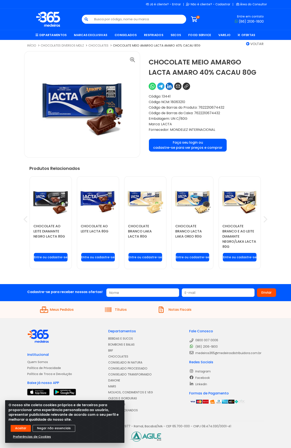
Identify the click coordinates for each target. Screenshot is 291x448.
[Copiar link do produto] (186, 86)
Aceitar (20, 428)
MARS (112, 386)
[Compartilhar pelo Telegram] (160, 86)
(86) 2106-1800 (251, 21)
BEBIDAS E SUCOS (120, 338)
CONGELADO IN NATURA (125, 362)
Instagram (202, 371)
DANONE (114, 380)
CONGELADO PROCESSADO (127, 368)
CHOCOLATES (118, 356)
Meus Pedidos (62, 309)
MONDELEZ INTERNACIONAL (192, 129)
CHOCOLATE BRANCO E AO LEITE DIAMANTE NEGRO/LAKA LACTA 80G (239, 236)
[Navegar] (25, 219)
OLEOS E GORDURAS (122, 398)
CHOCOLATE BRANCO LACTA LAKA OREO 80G (188, 231)
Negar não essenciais (54, 428)
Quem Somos (37, 362)
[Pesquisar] (86, 19)
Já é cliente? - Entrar (165, 4)
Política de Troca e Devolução (49, 374)
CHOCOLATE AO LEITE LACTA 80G (94, 229)
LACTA (166, 124)
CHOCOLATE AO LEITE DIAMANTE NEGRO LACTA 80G (49, 231)
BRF (110, 350)
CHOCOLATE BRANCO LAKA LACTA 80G (140, 231)
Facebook (202, 378)
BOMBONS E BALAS (121, 344)
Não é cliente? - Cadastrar (210, 4)
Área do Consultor (253, 4)
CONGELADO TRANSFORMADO (130, 374)
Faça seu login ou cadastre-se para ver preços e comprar (187, 145)
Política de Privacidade (44, 368)
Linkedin (200, 384)
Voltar (256, 43)
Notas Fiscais (180, 309)
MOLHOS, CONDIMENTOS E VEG (130, 392)
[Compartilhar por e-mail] (178, 86)
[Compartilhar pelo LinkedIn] (169, 86)
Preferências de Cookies (32, 437)
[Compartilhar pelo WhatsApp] (152, 86)
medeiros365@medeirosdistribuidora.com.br (227, 353)
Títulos (121, 309)
